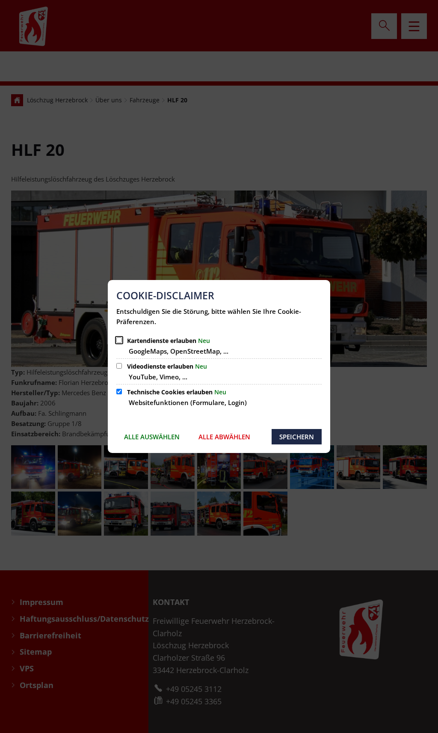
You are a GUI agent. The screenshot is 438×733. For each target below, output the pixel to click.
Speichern (296, 436)
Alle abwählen (224, 436)
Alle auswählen (152, 436)
